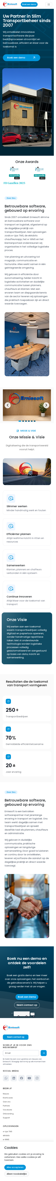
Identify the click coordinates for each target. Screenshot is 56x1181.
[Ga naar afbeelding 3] (26, 421)
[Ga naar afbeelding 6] (34, 421)
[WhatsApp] (6, 1078)
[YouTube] (29, 1078)
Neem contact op (27, 1005)
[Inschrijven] (44, 1053)
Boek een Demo (27, 997)
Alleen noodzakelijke (17, 1173)
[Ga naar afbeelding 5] (32, 421)
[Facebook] (21, 1078)
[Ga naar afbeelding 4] (29, 421)
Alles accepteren (15, 1167)
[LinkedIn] (14, 1078)
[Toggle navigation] (48, 4)
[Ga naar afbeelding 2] (23, 421)
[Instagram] (37, 1078)
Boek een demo (29, 4)
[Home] (27, 1028)
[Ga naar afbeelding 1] (20, 421)
